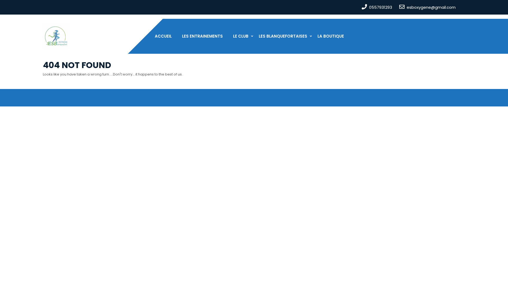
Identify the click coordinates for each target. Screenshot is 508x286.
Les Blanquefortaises (283, 36)
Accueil (163, 36)
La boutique (331, 36)
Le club (240, 36)
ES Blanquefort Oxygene (228, 95)
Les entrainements (202, 36)
